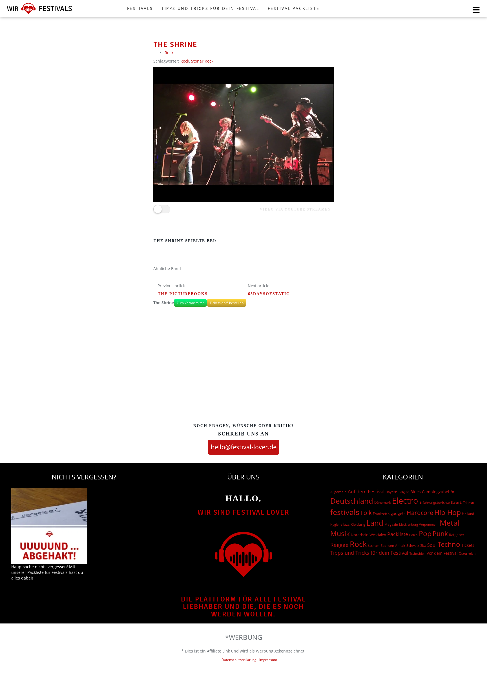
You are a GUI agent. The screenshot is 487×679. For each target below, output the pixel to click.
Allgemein (338, 491)
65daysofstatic (269, 294)
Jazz (346, 524)
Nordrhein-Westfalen (368, 534)
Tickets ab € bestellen (227, 302)
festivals (344, 512)
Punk (440, 533)
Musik (340, 533)
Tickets (467, 545)
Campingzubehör (438, 491)
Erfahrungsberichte (434, 502)
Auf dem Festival (366, 491)
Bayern (391, 492)
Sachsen (374, 545)
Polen (413, 535)
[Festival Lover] (39, 14)
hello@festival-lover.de (243, 447)
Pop (425, 533)
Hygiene (336, 524)
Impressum (268, 659)
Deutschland (351, 501)
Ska (423, 545)
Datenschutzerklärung (239, 659)
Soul (432, 545)
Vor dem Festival (442, 553)
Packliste (397, 534)
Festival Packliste (293, 8)
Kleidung (358, 524)
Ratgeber (456, 534)
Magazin (391, 524)
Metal (450, 522)
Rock (169, 52)
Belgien (404, 492)
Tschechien (417, 553)
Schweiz (412, 545)
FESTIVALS (140, 8)
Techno (449, 544)
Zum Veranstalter (190, 302)
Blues (415, 491)
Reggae (339, 544)
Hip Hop (447, 512)
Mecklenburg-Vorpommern (419, 525)
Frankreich (381, 513)
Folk (366, 513)
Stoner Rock (202, 61)
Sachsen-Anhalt (393, 545)
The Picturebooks (183, 294)
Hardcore (420, 512)
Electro (405, 500)
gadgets (398, 513)
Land (374, 523)
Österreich (467, 553)
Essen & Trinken (462, 502)
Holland (468, 513)
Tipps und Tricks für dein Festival (210, 8)
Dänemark (382, 502)
